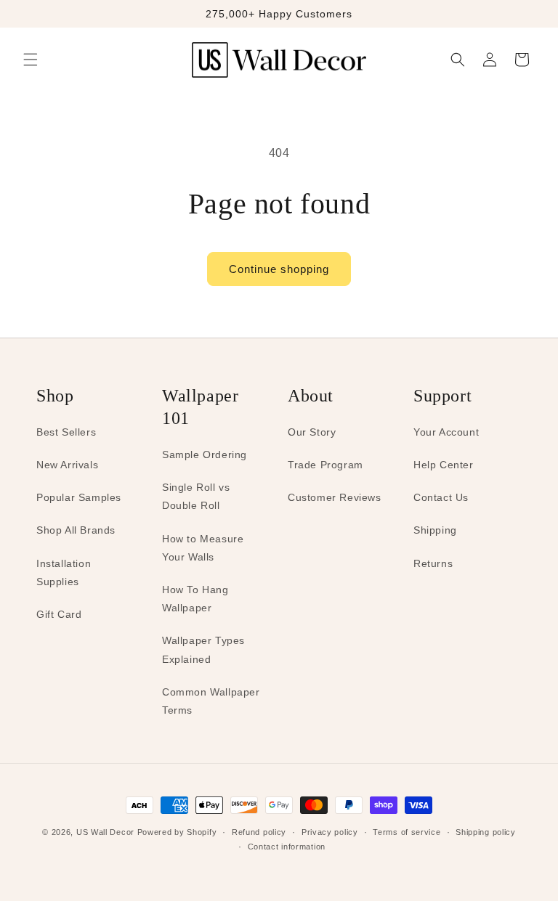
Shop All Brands (76, 530)
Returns (433, 563)
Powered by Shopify (177, 832)
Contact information (287, 846)
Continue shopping (279, 269)
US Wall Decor (105, 832)
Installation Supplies (63, 572)
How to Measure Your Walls (202, 548)
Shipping (435, 530)
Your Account (446, 432)
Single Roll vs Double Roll (196, 496)
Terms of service (406, 832)
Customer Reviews (334, 497)
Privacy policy (330, 832)
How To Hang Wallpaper (195, 598)
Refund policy (259, 832)
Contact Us (441, 497)
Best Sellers (66, 432)
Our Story (312, 432)
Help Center (443, 464)
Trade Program (325, 464)
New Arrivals (67, 464)
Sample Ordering (204, 454)
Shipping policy (486, 832)
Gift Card (58, 614)
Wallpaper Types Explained (203, 649)
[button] (30, 60)
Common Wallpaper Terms (211, 701)
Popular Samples (78, 497)
